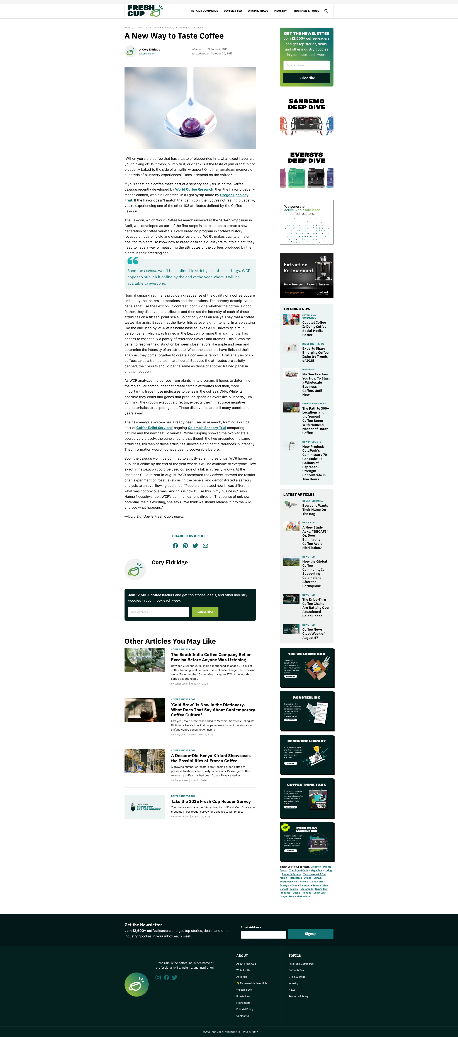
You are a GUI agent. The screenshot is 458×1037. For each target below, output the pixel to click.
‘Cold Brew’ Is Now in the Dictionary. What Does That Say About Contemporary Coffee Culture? (213, 710)
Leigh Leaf (320, 892)
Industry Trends (313, 343)
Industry (280, 10)
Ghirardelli (307, 888)
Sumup (318, 877)
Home (127, 27)
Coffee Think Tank (314, 403)
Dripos (307, 877)
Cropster (316, 866)
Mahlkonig (296, 877)
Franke (304, 881)
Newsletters (243, 1002)
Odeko (296, 892)
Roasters (308, 369)
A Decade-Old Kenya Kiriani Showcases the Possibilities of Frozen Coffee (211, 758)
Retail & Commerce (204, 10)
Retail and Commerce (309, 316)
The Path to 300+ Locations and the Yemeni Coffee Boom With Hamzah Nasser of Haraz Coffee (315, 420)
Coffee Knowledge (162, 27)
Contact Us (242, 1015)
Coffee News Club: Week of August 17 (313, 633)
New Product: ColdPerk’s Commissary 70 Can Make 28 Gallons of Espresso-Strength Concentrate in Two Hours (314, 462)
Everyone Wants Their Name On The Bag (315, 509)
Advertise (241, 976)
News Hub (308, 522)
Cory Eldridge (151, 49)
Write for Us (243, 970)
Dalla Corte (317, 881)
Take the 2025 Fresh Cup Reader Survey (211, 801)
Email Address (251, 927)
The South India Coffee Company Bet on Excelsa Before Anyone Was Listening (211, 657)
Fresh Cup (145, 11)
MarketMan (303, 896)
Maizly (294, 888)
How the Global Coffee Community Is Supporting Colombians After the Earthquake (314, 573)
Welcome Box (244, 989)
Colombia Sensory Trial (207, 428)
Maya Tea (316, 870)
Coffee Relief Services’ (154, 428)
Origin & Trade (258, 10)
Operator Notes (312, 501)
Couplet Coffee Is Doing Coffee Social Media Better (314, 328)
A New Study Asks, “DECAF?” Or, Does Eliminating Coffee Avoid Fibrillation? (315, 537)
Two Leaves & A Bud (314, 874)
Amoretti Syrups (291, 874)
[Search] (326, 11)
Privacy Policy (250, 1031)
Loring (328, 870)
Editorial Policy (146, 53)
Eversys (284, 885)
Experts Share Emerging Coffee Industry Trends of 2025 (315, 354)
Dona (294, 885)
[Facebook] (166, 977)
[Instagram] (158, 977)
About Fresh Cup (246, 963)
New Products (311, 441)
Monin (283, 877)
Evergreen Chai (289, 881)
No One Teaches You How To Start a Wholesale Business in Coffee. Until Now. (316, 384)
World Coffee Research (194, 189)
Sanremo (305, 885)
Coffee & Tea (233, 10)
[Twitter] (174, 977)
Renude (307, 892)
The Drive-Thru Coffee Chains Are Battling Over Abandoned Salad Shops (316, 607)
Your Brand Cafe (298, 870)
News (292, 989)
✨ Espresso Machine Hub (251, 983)
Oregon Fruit (287, 896)
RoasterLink (243, 996)
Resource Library (298, 996)
